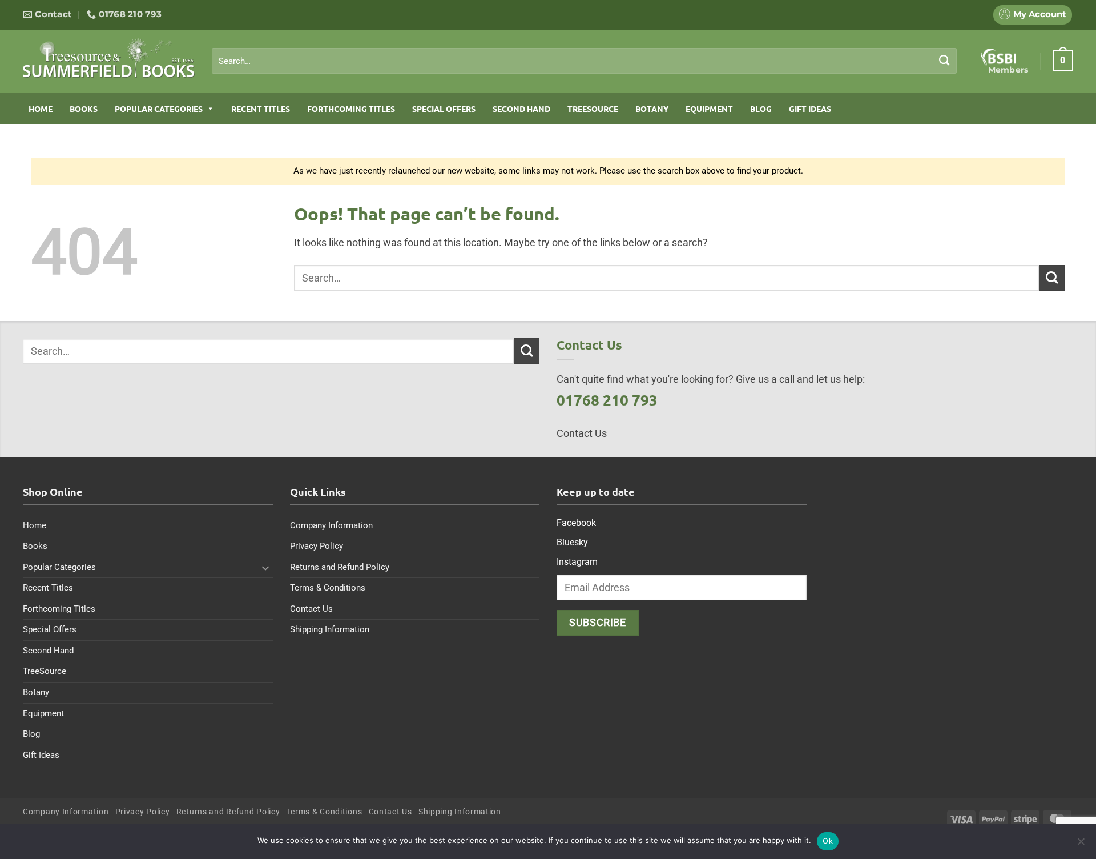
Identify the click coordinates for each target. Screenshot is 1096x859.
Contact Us (311, 609)
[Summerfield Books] (109, 58)
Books (84, 108)
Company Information (331, 525)
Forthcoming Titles (351, 108)
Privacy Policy (316, 546)
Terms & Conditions (327, 588)
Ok (828, 840)
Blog (761, 108)
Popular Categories (159, 108)
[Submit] (944, 60)
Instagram (577, 561)
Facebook (576, 522)
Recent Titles (260, 108)
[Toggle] (266, 568)
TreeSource (592, 108)
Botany (651, 108)
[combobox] (584, 61)
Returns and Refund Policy (339, 567)
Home (41, 108)
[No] (1080, 845)
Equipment (709, 108)
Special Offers (444, 108)
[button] (1063, 60)
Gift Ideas (810, 108)
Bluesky (572, 542)
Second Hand (521, 108)
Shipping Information (329, 629)
